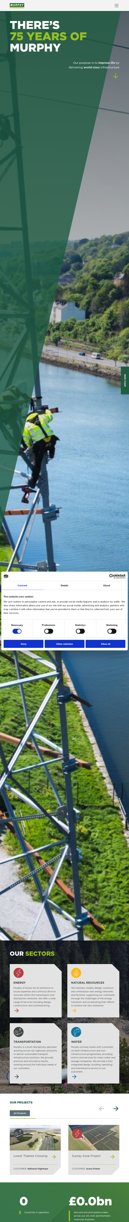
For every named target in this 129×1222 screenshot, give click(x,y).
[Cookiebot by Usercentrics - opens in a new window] (111, 576)
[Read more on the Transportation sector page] (36, 1053)
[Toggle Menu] (116, 5)
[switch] (48, 631)
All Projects (20, 1113)
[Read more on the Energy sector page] (36, 990)
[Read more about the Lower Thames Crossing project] (35, 1150)
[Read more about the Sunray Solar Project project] (93, 1150)
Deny (23, 643)
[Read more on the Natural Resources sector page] (93, 990)
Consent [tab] (22, 585)
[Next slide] (115, 1108)
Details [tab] (64, 585)
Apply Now (124, 380)
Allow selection (64, 643)
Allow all (105, 643)
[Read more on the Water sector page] (93, 1053)
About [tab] (106, 585)
